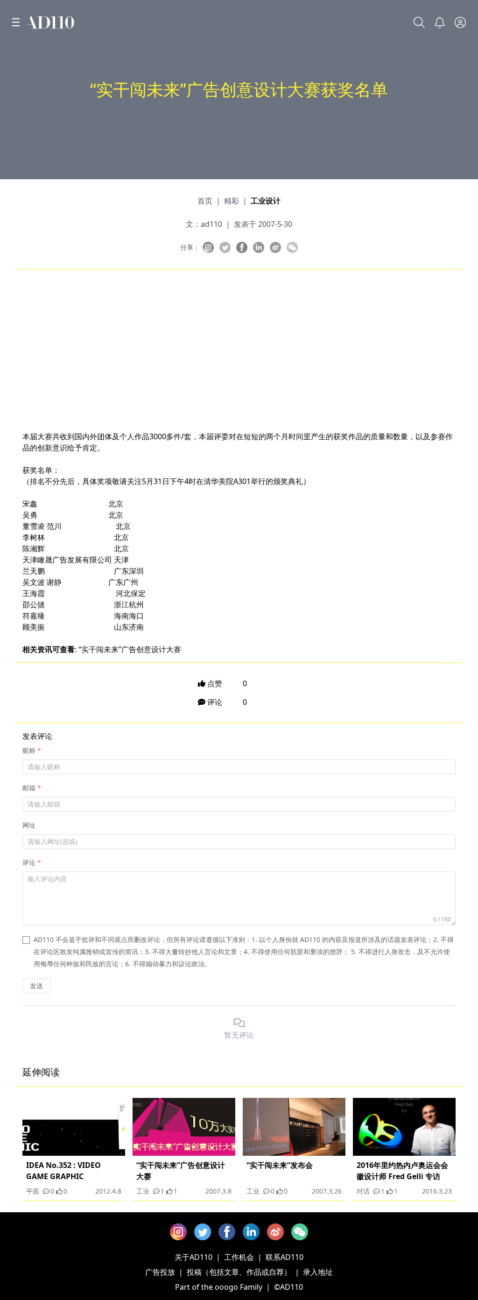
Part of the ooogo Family (218, 1287)
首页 (204, 201)
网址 (28, 825)
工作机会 (239, 1257)
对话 (363, 1191)
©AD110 (288, 1287)
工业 (142, 1191)
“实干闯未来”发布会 (279, 1165)
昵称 (28, 750)
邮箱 (28, 787)
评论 (28, 862)
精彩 (231, 201)
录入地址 (318, 1272)
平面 (32, 1191)
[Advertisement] (239, 347)
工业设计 (266, 201)
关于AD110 (193, 1257)
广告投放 (160, 1272)
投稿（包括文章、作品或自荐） (239, 1272)
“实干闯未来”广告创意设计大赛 (129, 649)
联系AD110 (284, 1257)
